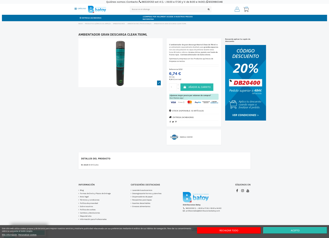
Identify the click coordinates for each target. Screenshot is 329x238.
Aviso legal (84, 197)
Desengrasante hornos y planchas (147, 193)
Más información (9, 234)
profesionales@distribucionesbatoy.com (203, 211)
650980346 (216, 1)
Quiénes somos (115, 1)
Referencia (173, 69)
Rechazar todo (229, 230)
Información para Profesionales (93, 219)
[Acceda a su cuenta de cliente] (237, 9)
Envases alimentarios (141, 206)
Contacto (132, 1)
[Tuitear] (173, 122)
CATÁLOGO (82, 9)
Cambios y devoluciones (90, 213)
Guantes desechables (141, 203)
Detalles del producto (95, 158)
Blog (82, 190)
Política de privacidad (89, 203)
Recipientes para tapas (142, 200)
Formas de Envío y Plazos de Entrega (95, 193)
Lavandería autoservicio (142, 190)
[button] (80, 9)
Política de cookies (88, 210)
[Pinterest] (176, 122)
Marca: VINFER (186, 137)
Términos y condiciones (89, 200)
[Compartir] (170, 122)
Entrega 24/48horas (91, 18)
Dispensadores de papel (142, 197)
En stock (84, 165)
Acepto (295, 230)
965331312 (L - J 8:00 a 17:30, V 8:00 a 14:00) (203, 208)
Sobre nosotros (86, 206)
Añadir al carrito (199, 87)
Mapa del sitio (86, 216)
